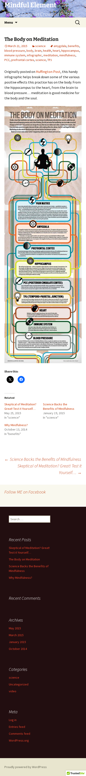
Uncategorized (18, 684)
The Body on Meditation (24, 559)
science (40, 46)
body (29, 51)
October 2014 (18, 649)
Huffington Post (48, 71)
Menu (8, 22)
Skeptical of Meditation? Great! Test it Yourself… (49, 469)
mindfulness (67, 55)
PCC (7, 60)
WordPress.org (19, 740)
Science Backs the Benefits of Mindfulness (42, 459)
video (12, 691)
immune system (14, 55)
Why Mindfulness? (16, 425)
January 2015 (17, 642)
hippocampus (70, 51)
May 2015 (15, 628)
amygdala (60, 46)
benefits (73, 46)
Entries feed (17, 727)
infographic (34, 55)
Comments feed (19, 734)
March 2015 (16, 635)
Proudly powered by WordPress (25, 767)
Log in (13, 720)
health (47, 51)
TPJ (49, 60)
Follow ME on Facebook (25, 492)
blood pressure (14, 51)
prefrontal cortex (22, 60)
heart (56, 51)
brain (38, 51)
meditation (50, 55)
